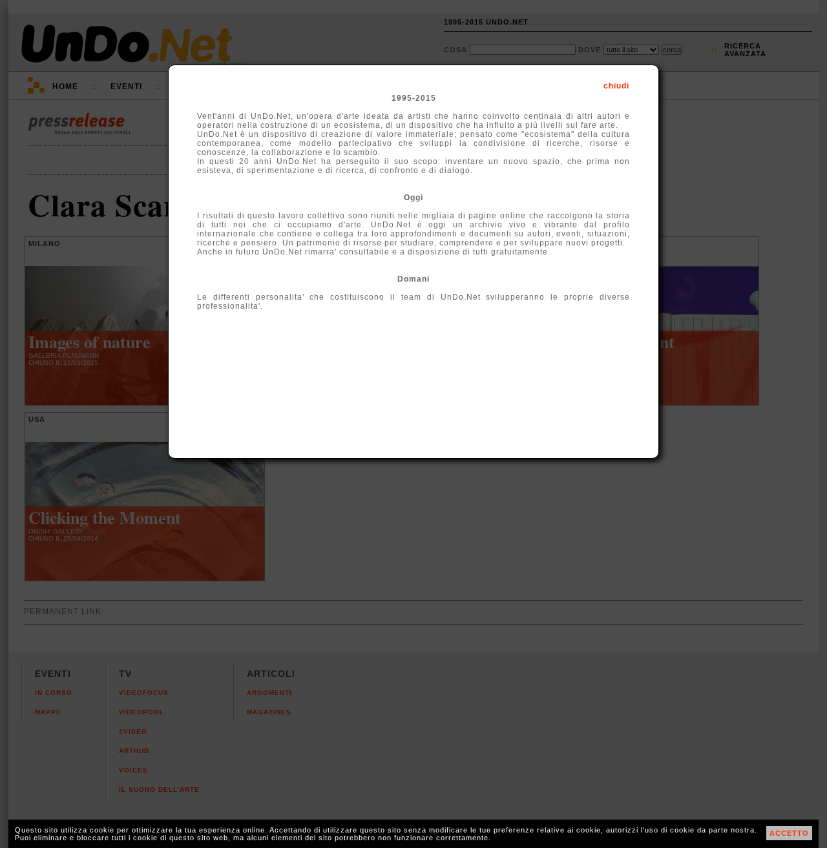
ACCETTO (789, 833)
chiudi (616, 85)
